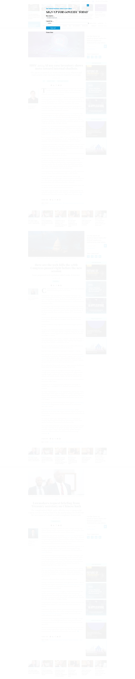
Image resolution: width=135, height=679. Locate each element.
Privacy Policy (49, 32)
